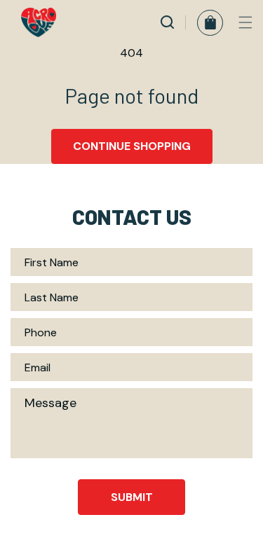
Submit (132, 497)
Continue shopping (132, 146)
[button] (245, 22)
